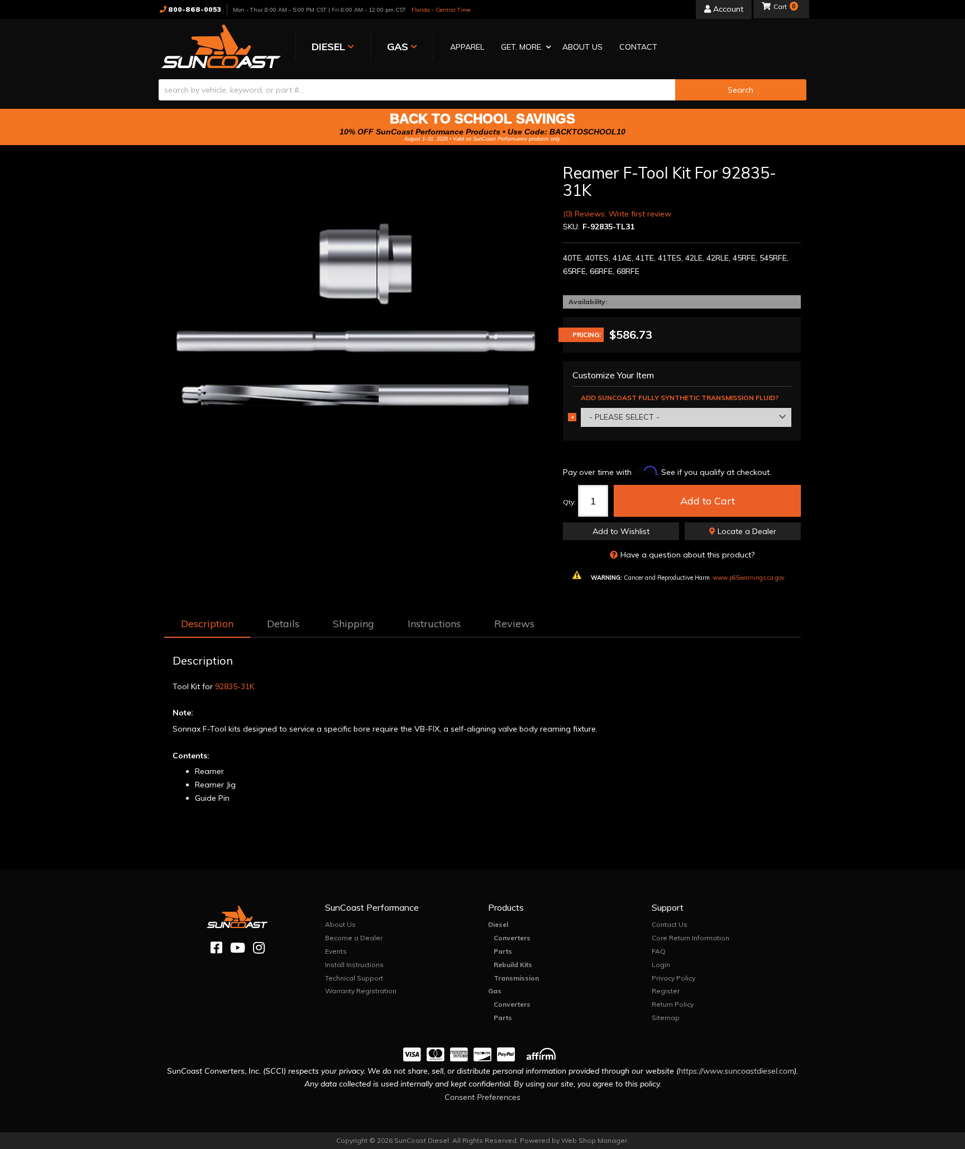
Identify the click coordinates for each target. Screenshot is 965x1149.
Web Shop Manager (594, 1140)
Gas (494, 991)
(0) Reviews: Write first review (617, 214)
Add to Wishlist (621, 531)
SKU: (571, 227)
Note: (183, 713)
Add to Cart (707, 500)
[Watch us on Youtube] (237, 948)
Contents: (191, 756)
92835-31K (234, 686)
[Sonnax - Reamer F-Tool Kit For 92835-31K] (355, 312)
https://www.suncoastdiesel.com (736, 1071)
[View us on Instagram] (258, 948)
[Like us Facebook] (216, 948)
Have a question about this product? (687, 555)
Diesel (498, 924)
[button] (523, 47)
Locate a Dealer (745, 531)
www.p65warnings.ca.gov (749, 577)
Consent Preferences (482, 1097)
